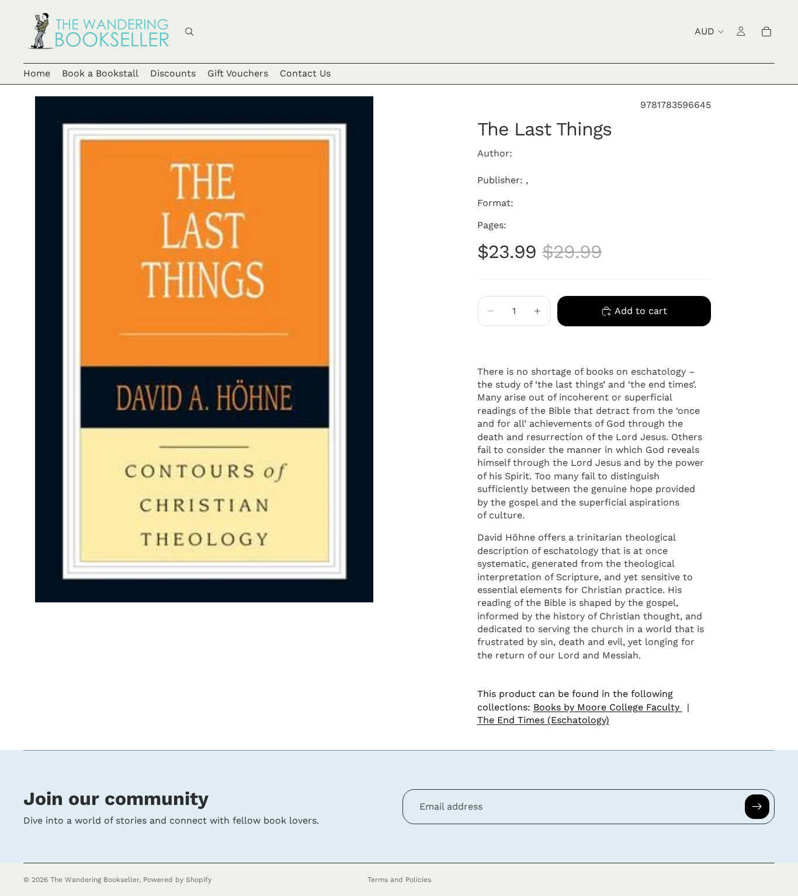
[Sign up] (757, 806)
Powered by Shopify (177, 880)
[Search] (189, 31)
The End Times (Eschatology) (543, 720)
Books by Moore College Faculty (607, 707)
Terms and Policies (399, 880)
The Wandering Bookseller (94, 880)
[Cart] (766, 31)
